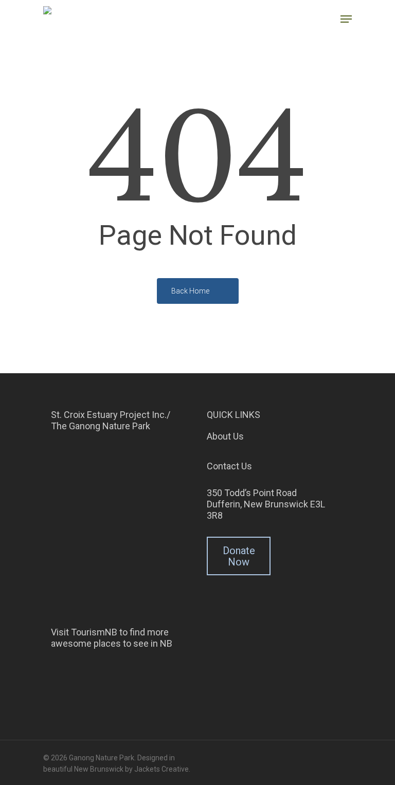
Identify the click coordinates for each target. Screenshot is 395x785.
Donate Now (239, 556)
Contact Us (229, 466)
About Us (225, 436)
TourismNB (94, 632)
